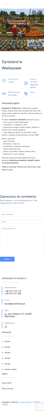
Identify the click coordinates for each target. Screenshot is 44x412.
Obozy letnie (6, 383)
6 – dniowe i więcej (9, 369)
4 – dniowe (6, 358)
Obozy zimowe (7, 388)
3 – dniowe (6, 352)
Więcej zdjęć (35, 45)
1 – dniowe (6, 341)
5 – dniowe (6, 363)
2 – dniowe (6, 347)
